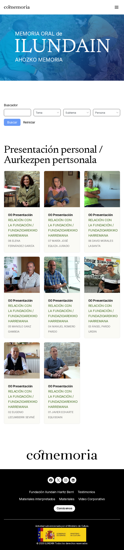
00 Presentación (20, 215)
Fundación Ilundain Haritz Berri (51, 492)
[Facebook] (51, 480)
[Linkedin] (73, 480)
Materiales (66, 499)
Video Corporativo (91, 499)
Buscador (11, 105)
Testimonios (86, 492)
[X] (58, 480)
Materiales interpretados (37, 499)
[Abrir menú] (116, 7)
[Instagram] (65, 480)
